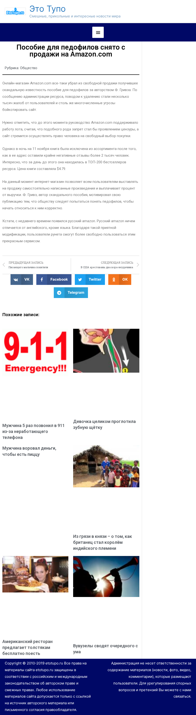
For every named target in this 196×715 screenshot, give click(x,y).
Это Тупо (47, 9)
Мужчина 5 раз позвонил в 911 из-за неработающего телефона (33, 431)
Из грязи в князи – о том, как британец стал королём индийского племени (102, 542)
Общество (28, 68)
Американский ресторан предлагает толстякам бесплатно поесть (27, 647)
